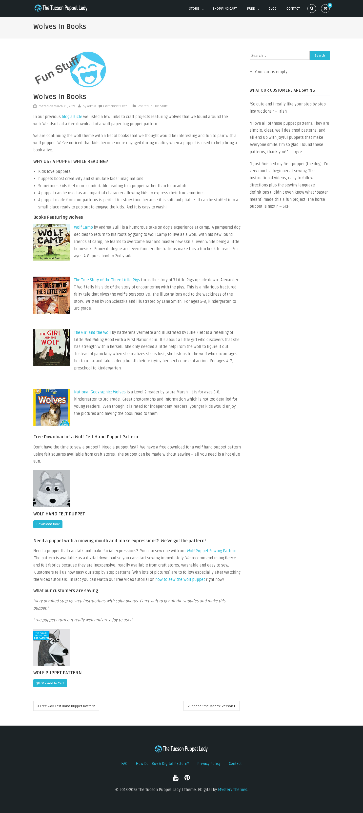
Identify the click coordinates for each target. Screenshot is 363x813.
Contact (293, 8)
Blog (272, 8)
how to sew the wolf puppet (180, 579)
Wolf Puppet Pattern (57, 672)
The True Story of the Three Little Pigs (107, 280)
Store (194, 8)
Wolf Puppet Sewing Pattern (211, 551)
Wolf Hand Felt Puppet (59, 514)
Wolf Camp (83, 227)
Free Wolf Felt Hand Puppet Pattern (67, 706)
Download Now (48, 524)
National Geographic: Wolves (100, 392)
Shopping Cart (225, 8)
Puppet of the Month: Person (210, 706)
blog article (72, 116)
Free (251, 8)
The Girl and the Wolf (92, 332)
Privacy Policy (209, 763)
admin (91, 106)
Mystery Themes (232, 789)
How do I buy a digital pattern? (162, 763)
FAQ (124, 763)
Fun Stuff (160, 106)
